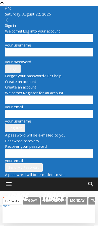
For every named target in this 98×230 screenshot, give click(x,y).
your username (18, 45)
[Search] (91, 184)
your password (18, 61)
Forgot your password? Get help (33, 75)
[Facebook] (6, 8)
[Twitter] (9, 8)
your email (14, 106)
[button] (9, 184)
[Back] (7, 19)
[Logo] (19, 196)
